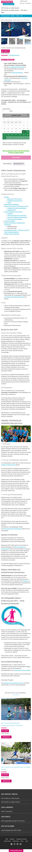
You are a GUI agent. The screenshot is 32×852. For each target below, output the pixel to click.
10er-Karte (24, 10)
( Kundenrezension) (13, 55)
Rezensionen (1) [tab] (18, 163)
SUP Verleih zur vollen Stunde (10, 8)
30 (27, 134)
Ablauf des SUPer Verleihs (14, 199)
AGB (7, 839)
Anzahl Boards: (6, 109)
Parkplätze (25, 581)
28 (20, 134)
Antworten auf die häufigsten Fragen (13, 683)
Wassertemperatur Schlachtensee (12, 529)
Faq (21, 16)
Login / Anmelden (26, 3)
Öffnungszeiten (5, 16)
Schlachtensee (8, 20)
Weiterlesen (6, 737)
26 (12, 134)
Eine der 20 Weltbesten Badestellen (17, 217)
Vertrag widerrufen (16, 850)
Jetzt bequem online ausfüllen (22, 670)
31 (4, 138)
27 (16, 134)
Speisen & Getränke (9, 221)
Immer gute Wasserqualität (14, 219)
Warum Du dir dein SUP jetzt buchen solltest (16, 206)
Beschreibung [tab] (7, 163)
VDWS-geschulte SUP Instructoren (17, 215)
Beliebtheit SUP (11, 210)
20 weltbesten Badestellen (16, 67)
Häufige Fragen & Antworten (11, 234)
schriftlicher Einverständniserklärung (14, 297)
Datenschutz (7, 841)
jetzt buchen (16, 157)
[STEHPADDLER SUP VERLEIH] (7, 3)
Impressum (16, 841)
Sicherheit (10, 213)
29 (23, 134)
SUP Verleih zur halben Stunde (10, 10)
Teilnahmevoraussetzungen (14, 200)
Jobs (26, 841)
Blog (22, 841)
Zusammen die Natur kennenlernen (16, 208)
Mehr (2, 12)
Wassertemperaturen (17, 72)
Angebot (6, 197)
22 (23, 131)
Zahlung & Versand (21, 839)
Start (2, 20)
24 (4, 134)
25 (8, 134)
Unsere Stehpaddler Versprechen (13, 212)
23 (27, 131)
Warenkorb (24, 1)
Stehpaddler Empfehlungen (11, 204)
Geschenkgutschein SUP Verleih (11, 830)
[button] (28, 24)
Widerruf (12, 839)
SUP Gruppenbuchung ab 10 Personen (13, 821)
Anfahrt (13, 16)
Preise (17, 16)
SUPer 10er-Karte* (6, 811)
